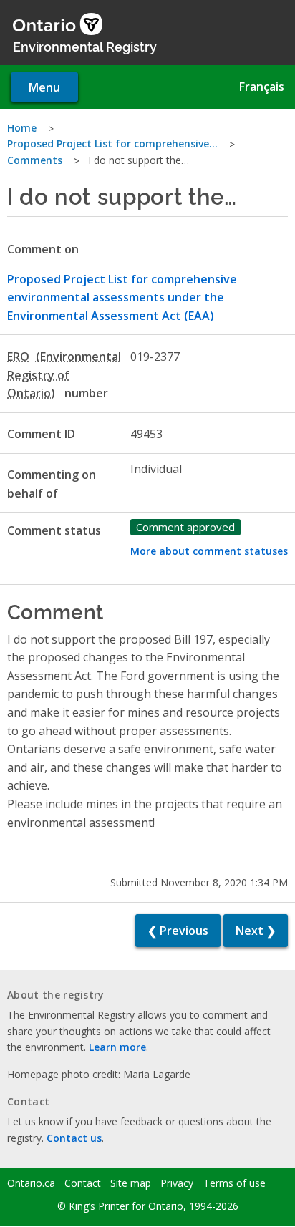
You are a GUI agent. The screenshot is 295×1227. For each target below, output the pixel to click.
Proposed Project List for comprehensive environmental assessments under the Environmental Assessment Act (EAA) (122, 297)
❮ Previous (178, 931)
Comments (34, 160)
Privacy (176, 1183)
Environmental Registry (85, 45)
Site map (130, 1183)
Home (22, 128)
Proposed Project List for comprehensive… (112, 143)
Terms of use (234, 1183)
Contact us (74, 1138)
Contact (82, 1183)
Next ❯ (256, 931)
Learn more (117, 1047)
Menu (44, 87)
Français (261, 86)
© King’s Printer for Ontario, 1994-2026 (147, 1206)
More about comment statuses (209, 551)
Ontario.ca (31, 1183)
